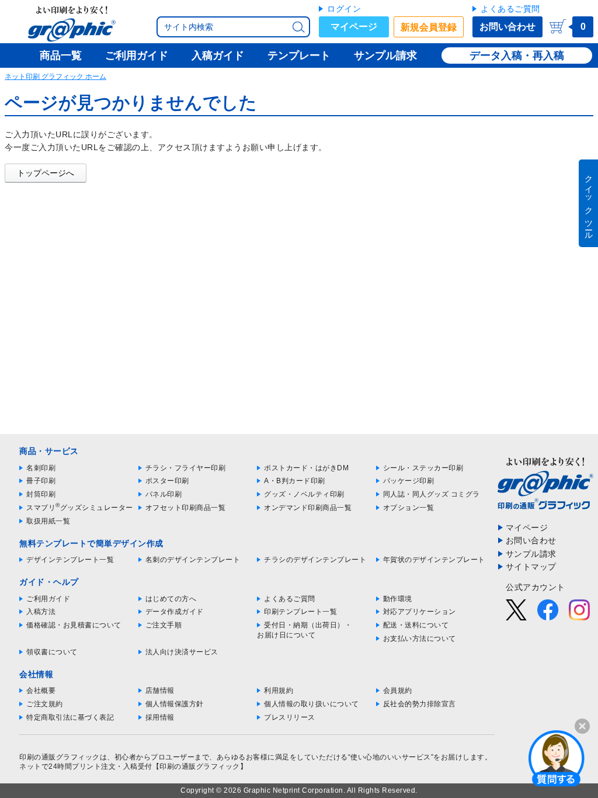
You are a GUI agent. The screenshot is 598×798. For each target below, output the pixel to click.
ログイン (344, 8)
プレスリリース (289, 717)
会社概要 (40, 690)
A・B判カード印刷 (294, 481)
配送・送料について (416, 625)
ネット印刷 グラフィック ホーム (55, 76)
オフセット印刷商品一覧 (185, 508)
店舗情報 (160, 690)
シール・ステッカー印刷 (423, 468)
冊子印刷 (40, 481)
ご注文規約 (44, 704)
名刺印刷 (40, 468)
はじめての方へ (171, 599)
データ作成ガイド (174, 612)
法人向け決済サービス (181, 652)
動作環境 (397, 599)
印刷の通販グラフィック (59, 757)
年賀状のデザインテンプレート (434, 560)
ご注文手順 (163, 625)
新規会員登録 (429, 27)
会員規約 (397, 690)
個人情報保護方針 (174, 704)
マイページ (354, 27)
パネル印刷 (163, 494)
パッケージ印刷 (408, 481)
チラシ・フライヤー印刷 (185, 468)
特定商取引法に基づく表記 (70, 717)
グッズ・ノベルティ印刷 (304, 494)
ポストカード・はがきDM (306, 468)
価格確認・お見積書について (73, 625)
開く (556, 757)
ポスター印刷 (167, 481)
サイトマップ (531, 566)
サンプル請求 (531, 553)
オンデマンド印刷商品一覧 (308, 508)
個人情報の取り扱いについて (311, 704)
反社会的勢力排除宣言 (419, 704)
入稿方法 (40, 612)
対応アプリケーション (419, 612)
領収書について (52, 652)
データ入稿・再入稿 (517, 55)
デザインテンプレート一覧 (70, 560)
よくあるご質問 (510, 8)
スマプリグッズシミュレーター (79, 508)
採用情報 (160, 717)
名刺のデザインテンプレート (193, 560)
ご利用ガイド (48, 599)
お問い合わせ (507, 27)
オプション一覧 (408, 508)
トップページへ (45, 173)
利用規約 (278, 690)
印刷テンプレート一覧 (300, 612)
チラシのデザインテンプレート (315, 560)
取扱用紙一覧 (48, 521)
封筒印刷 (40, 494)
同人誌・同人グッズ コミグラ (431, 494)
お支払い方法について (419, 638)
